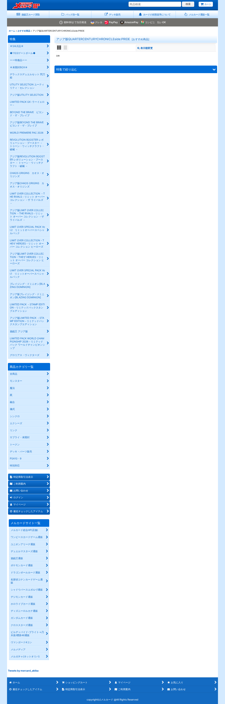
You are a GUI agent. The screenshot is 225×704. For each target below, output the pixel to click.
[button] (197, 14)
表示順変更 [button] (146, 47)
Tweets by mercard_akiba (23, 670)
